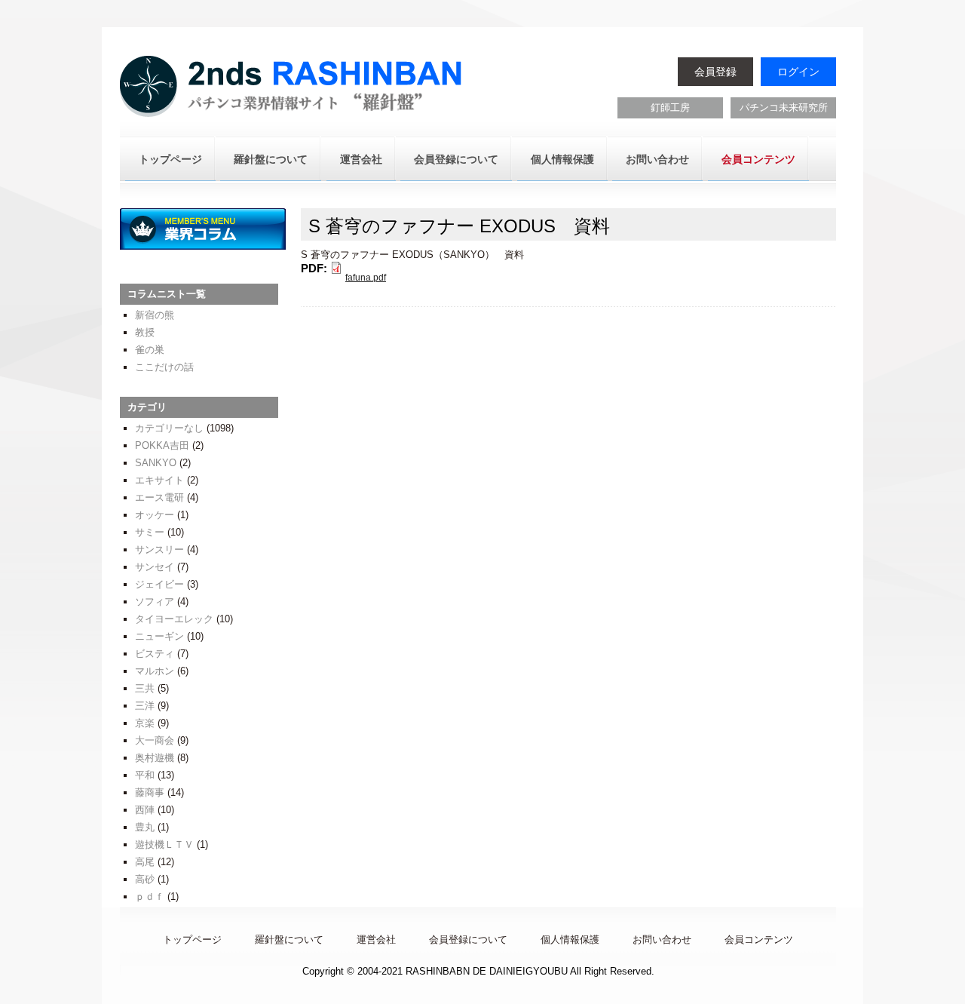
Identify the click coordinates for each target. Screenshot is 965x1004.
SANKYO (155, 462)
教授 (145, 332)
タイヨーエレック (174, 619)
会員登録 (715, 72)
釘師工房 (670, 107)
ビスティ (154, 653)
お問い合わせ (657, 159)
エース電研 (159, 497)
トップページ (170, 159)
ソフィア (154, 601)
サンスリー (159, 549)
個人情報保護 (562, 159)
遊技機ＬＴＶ (164, 844)
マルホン (154, 671)
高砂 (145, 879)
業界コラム (203, 229)
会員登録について (456, 159)
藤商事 (149, 792)
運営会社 (361, 159)
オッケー (154, 514)
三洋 (145, 705)
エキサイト (159, 480)
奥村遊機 (154, 757)
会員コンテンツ (758, 159)
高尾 (145, 861)
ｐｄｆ (149, 896)
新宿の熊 (154, 315)
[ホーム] (293, 88)
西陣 (145, 809)
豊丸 (145, 827)
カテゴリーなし (169, 428)
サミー (149, 532)
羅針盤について (271, 159)
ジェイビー (159, 584)
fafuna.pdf (365, 277)
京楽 (145, 723)
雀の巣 (149, 349)
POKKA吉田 (162, 445)
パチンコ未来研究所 (784, 107)
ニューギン (159, 636)
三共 (145, 688)
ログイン (798, 72)
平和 (145, 775)
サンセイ (154, 567)
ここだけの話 (164, 367)
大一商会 (154, 740)
